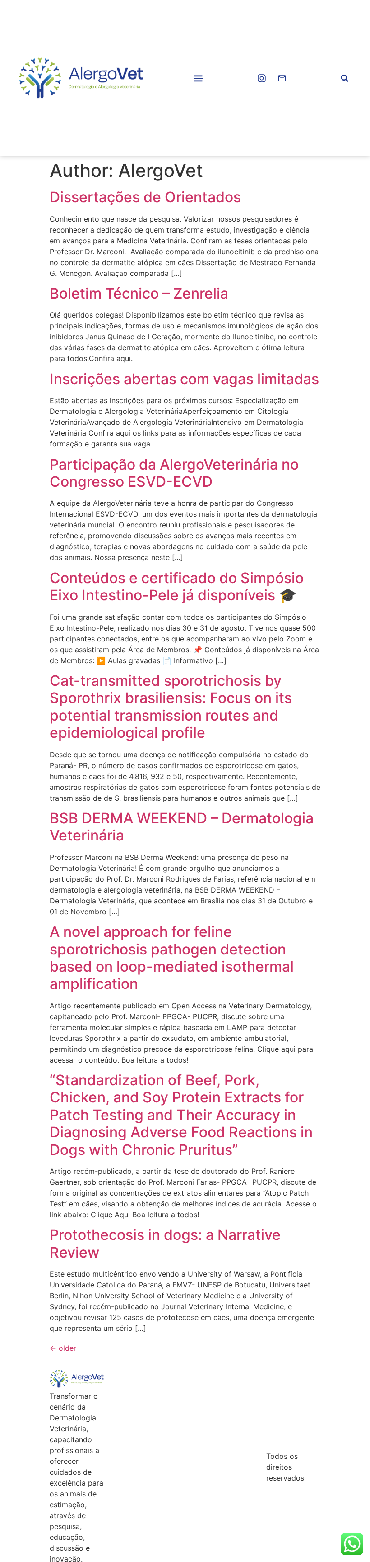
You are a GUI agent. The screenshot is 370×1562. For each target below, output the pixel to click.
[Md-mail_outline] (282, 78)
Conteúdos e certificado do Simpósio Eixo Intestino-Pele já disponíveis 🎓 (177, 586)
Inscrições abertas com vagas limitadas (184, 379)
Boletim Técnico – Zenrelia (139, 293)
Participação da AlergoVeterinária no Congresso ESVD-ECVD (174, 473)
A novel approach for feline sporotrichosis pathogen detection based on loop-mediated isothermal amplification (172, 957)
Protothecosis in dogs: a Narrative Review (165, 1243)
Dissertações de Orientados (145, 197)
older (63, 1348)
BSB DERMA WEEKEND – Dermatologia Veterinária (182, 826)
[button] (197, 78)
